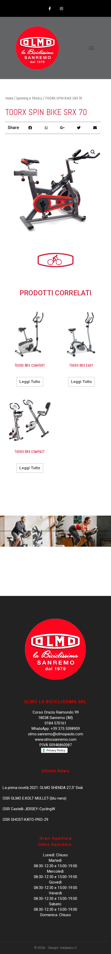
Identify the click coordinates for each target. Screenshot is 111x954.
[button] (91, 48)
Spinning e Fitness (29, 98)
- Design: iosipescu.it (61, 948)
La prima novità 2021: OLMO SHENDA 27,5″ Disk (43, 787)
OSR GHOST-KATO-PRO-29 (25, 819)
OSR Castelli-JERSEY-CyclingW (29, 809)
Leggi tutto (29, 381)
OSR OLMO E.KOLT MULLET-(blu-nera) (34, 798)
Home (9, 98)
